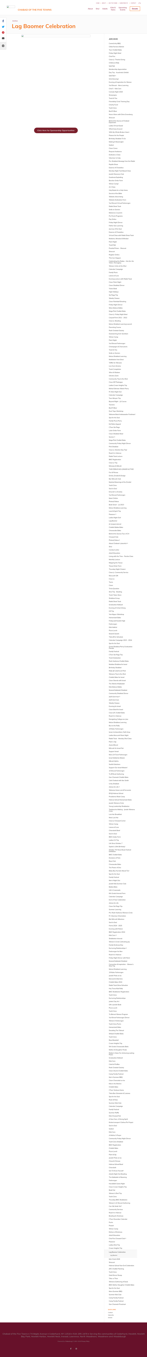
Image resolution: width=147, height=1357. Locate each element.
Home (97, 3)
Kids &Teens (113, 8)
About (104, 3)
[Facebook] (71, 1349)
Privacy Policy (85, 1341)
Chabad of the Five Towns (35, 9)
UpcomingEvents (123, 8)
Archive (15, 21)
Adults (104, 9)
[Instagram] (76, 1349)
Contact (133, 3)
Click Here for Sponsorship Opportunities (56, 130)
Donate (135, 9)
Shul (97, 9)
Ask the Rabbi (113, 3)
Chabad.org (68, 1341)
